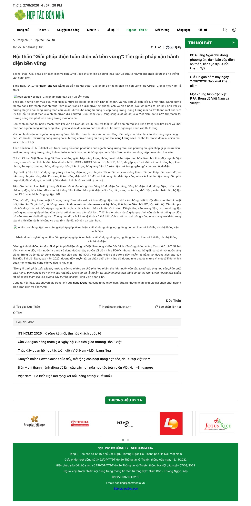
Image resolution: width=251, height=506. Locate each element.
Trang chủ (22, 40)
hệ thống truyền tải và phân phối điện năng (55, 246)
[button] (219, 30)
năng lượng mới (116, 148)
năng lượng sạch (125, 138)
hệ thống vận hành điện (101, 152)
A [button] (152, 47)
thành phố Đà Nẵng (52, 85)
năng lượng (80, 282)
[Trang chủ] (39, 14)
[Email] (172, 47)
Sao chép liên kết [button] (170, 306)
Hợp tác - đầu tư (44, 40)
